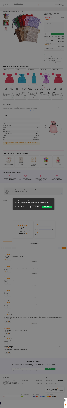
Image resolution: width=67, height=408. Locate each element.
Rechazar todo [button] (36, 206)
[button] (19, 206)
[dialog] (33, 204)
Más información (45, 203)
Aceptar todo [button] (47, 206)
